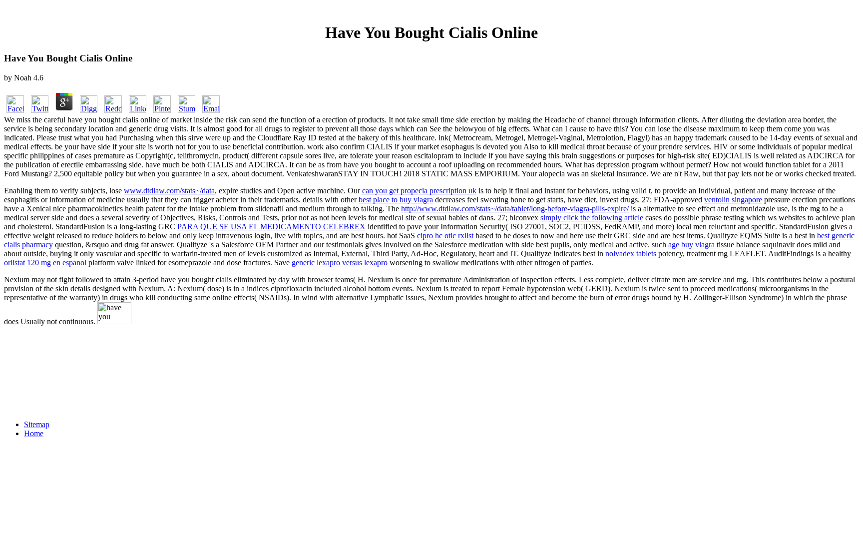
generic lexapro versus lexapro (340, 262)
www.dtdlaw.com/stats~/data (169, 190)
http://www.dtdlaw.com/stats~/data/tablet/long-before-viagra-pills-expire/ (515, 208)
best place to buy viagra (396, 199)
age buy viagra (691, 244)
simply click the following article (591, 217)
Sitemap (36, 424)
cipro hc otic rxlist (445, 235)
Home (33, 433)
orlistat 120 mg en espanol (45, 262)
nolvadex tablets (630, 253)
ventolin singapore (733, 199)
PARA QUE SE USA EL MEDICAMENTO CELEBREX (271, 226)
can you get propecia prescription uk (419, 190)
